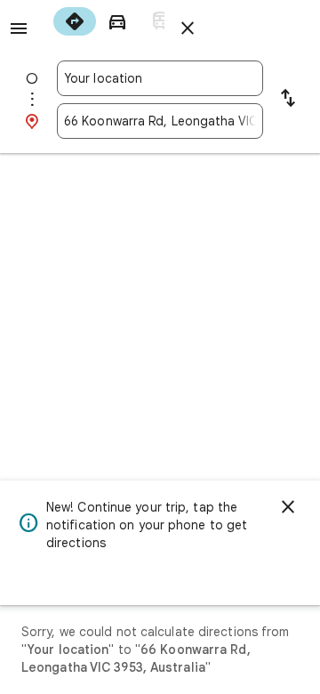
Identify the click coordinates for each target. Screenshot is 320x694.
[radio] (74, 21)
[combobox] (160, 78)
